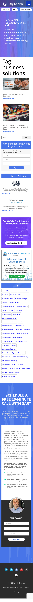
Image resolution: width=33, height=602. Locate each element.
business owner (15, 295)
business (5, 295)
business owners (7, 299)
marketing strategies (8, 333)
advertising (5, 291)
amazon (14, 291)
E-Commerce (6, 314)
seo (23, 353)
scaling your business (9, 349)
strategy (20, 364)
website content (14, 372)
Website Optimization (9, 376)
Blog (14, 10)
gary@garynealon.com (10, 587)
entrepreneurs (19, 326)
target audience (15, 368)
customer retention (22, 306)
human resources (7, 330)
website (4, 372)
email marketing (7, 326)
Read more (7, 98)
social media (6, 357)
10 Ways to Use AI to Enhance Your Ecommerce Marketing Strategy (15, 190)
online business (7, 341)
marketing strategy (23, 333)
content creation (14, 302)
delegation (18, 310)
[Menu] (28, 3)
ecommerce (16, 314)
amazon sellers (24, 291)
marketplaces (17, 337)
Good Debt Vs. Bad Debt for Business (14, 95)
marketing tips (6, 337)
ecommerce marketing (9, 322)
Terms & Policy (25, 587)
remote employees (21, 341)
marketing (27, 330)
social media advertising (20, 357)
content (4, 302)
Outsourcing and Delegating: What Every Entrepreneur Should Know (15, 127)
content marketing (8, 306)
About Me (5, 10)
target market (26, 368)
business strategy (21, 299)
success (4, 368)
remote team (6, 345)
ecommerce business (9, 318)
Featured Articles (16, 176)
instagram (19, 330)
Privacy (16, 592)
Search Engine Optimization (11, 353)
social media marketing (9, 361)
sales (14, 345)
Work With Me (26, 10)
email (20, 322)
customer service (7, 310)
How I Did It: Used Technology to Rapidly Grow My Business (15, 207)
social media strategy (9, 364)
